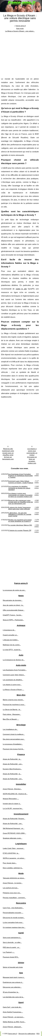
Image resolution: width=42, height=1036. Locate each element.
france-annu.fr (21, 26)
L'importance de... (9, 630)
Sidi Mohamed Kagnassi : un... (13, 828)
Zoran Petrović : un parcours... (13, 1017)
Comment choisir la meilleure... (14, 734)
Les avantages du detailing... (13, 680)
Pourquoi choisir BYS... (11, 957)
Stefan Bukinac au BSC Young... (14, 1022)
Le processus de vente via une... (14, 590)
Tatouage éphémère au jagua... (14, 878)
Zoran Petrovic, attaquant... (12, 1027)
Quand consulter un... (10, 635)
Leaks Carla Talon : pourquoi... (14, 848)
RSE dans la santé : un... (11, 947)
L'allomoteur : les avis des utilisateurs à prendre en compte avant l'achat (19, 514)
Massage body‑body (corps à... (14, 977)
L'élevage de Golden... (11, 640)
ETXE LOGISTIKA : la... (11, 853)
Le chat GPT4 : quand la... (12, 649)
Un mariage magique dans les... (14, 927)
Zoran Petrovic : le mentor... (13, 883)
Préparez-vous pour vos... (12, 893)
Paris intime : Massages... (12, 714)
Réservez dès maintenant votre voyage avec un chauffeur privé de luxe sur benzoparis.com (8, 454)
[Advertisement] (21, 54)
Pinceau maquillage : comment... (14, 897)
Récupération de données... (13, 600)
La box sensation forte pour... (13, 922)
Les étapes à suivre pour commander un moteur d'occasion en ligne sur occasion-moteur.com (32, 456)
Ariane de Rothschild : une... (13, 764)
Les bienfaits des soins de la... (13, 997)
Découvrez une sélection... (12, 987)
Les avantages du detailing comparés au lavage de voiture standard (19, 488)
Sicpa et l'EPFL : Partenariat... (13, 620)
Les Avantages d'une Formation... (15, 670)
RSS (38, 1033)
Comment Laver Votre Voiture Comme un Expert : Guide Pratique (20, 481)
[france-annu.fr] (21, 6)
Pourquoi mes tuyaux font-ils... (13, 749)
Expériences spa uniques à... (13, 982)
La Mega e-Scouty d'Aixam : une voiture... (20, 31)
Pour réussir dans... (10, 863)
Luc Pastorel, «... (9, 952)
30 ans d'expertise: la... (11, 992)
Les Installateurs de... (10, 729)
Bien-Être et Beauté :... (11, 719)
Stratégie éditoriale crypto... (12, 838)
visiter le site (21, 289)
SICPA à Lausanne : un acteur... (14, 858)
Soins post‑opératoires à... (12, 937)
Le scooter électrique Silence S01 (20, 525)
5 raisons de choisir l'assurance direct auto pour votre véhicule (19, 508)
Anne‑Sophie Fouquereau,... (13, 1012)
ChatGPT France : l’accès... (12, 615)
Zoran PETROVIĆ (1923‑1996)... (14, 833)
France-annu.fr (12, 1033)
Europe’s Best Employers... (12, 769)
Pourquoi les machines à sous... (14, 704)
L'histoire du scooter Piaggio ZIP (19, 530)
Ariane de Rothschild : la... (12, 759)
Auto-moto (20, 28)
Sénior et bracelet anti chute (13, 967)
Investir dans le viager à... (12, 803)
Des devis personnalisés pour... (14, 739)
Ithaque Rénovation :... (11, 798)
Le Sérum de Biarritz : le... (12, 709)
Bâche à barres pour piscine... (13, 700)
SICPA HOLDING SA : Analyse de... (15, 794)
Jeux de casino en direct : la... (13, 605)
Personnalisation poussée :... (13, 912)
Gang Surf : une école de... (12, 1007)
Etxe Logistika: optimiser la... (13, 868)
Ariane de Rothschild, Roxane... (14, 818)
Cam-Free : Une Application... (13, 908)
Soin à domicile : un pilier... (12, 942)
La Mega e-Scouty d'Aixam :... (13, 689)
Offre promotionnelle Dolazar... (14, 610)
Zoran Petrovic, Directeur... (12, 789)
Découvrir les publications (26, 1033)
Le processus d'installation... (13, 744)
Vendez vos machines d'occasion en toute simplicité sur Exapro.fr (20, 520)
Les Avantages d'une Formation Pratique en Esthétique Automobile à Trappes (20, 475)
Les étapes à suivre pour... (12, 684)
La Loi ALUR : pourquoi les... (13, 808)
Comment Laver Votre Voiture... (14, 675)
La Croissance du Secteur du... (14, 660)
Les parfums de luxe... (11, 888)
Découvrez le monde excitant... (14, 917)
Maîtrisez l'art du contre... (12, 645)
